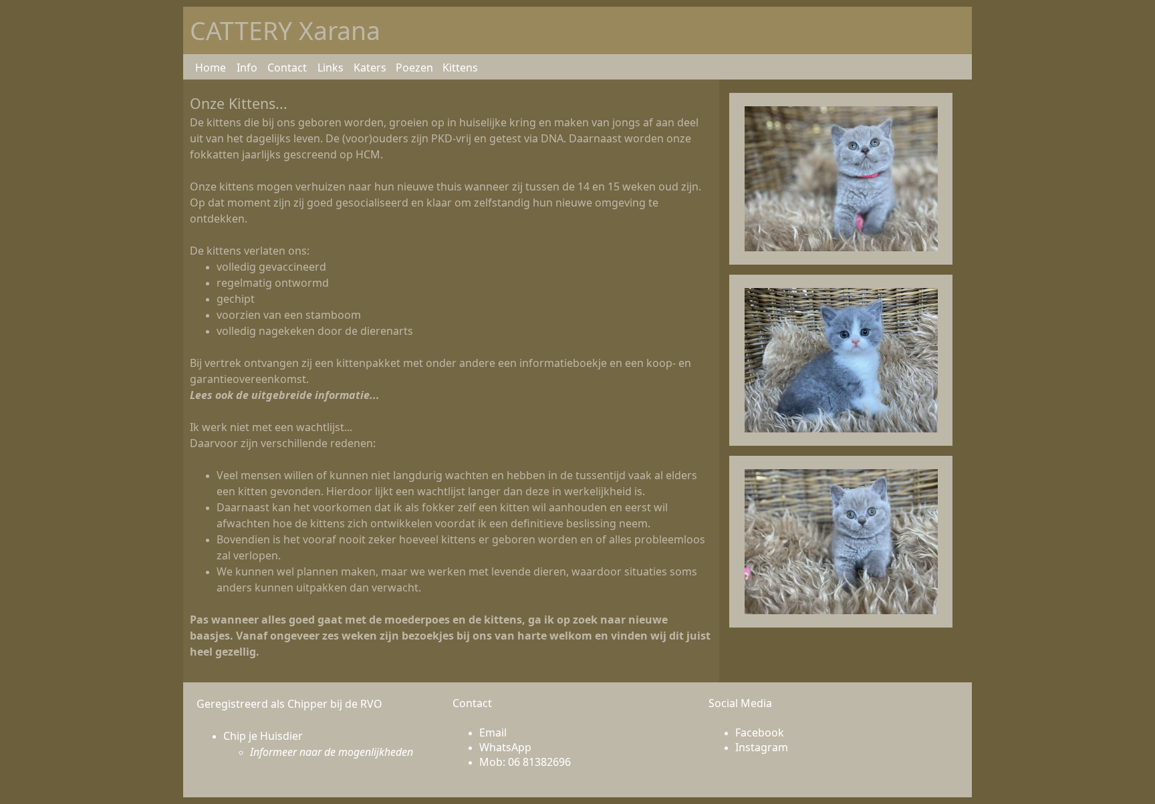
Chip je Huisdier (263, 735)
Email (493, 732)
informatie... (347, 395)
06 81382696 (539, 762)
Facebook (759, 732)
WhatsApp (505, 747)
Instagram (761, 747)
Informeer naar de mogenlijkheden (331, 752)
